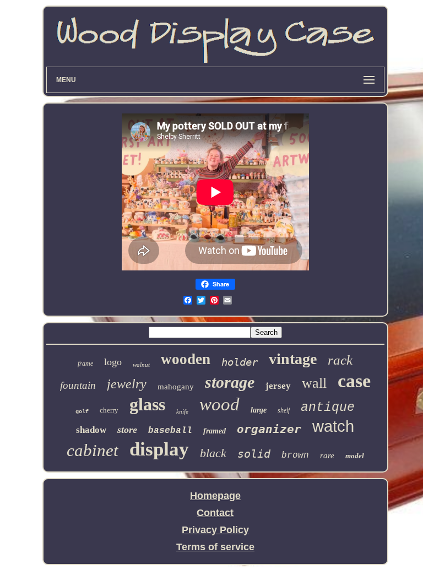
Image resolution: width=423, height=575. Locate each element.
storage (229, 382)
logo (113, 361)
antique (328, 407)
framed (214, 431)
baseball (170, 431)
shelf (284, 410)
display (159, 449)
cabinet (92, 450)
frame (85, 363)
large (259, 410)
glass (147, 404)
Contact (215, 512)
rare (327, 455)
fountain (78, 385)
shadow (91, 430)
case (354, 381)
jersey (278, 386)
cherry (109, 410)
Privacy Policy (215, 529)
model (354, 456)
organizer (269, 429)
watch (333, 426)
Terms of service (215, 546)
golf (82, 412)
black (213, 453)
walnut (141, 364)
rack (340, 359)
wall (314, 383)
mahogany (176, 386)
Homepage (215, 495)
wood (219, 404)
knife (182, 411)
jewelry (127, 384)
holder (239, 362)
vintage (293, 358)
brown (295, 455)
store (127, 429)
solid (253, 453)
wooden (185, 359)
